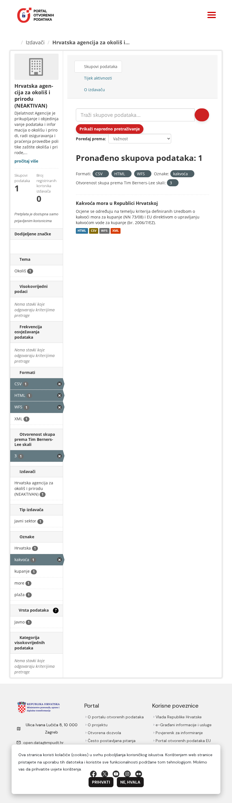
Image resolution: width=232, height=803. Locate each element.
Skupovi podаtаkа (101, 66)
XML (115, 231)
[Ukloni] (105, 174)
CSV (93, 231)
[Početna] (16, 42)
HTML (82, 231)
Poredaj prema (90, 138)
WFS (104, 231)
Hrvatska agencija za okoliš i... (91, 42)
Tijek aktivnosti (97, 78)
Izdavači (36, 42)
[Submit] (201, 114)
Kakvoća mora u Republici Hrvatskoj (117, 203)
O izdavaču (94, 89)
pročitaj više (26, 161)
